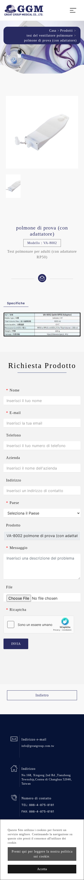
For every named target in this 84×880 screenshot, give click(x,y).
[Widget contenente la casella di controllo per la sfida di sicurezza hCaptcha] (39, 624)
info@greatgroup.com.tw (37, 746)
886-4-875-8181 (41, 805)
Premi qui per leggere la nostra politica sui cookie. (42, 854)
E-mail (13, 413)
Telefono (13, 435)
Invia (16, 644)
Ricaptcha (16, 610)
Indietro (42, 695)
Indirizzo (13, 480)
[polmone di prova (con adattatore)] (42, 132)
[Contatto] (42, 278)
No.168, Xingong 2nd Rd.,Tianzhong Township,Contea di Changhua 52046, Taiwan (46, 779)
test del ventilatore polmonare (50, 35)
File (9, 587)
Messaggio (17, 548)
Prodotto (13, 525)
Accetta (42, 869)
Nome (13, 390)
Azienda (13, 458)
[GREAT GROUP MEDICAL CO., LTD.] (23, 10)
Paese (12, 503)
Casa (52, 30)
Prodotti (66, 30)
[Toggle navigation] (73, 10)
